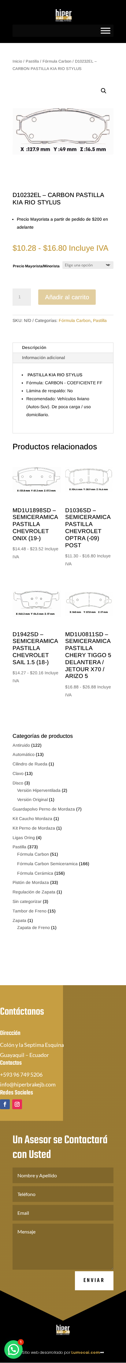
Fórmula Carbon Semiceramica (47, 863)
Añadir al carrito (67, 297)
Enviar (94, 1280)
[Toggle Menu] (105, 30)
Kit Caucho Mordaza (32, 818)
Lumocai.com (85, 1352)
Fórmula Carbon (57, 61)
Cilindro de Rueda (30, 763)
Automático (24, 754)
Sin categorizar (27, 901)
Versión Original (32, 799)
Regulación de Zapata (34, 891)
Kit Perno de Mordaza (34, 828)
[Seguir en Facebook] (5, 1104)
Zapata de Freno (33, 927)
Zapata (19, 920)
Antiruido (21, 745)
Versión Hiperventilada (39, 790)
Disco (18, 782)
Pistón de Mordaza (31, 882)
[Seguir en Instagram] (17, 1104)
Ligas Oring (24, 837)
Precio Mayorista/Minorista (36, 266)
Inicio (17, 61)
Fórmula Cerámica (35, 873)
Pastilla (32, 61)
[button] (103, 90)
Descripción (34, 347)
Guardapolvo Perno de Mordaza (44, 809)
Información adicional (43, 357)
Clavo (18, 773)
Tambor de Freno (29, 910)
